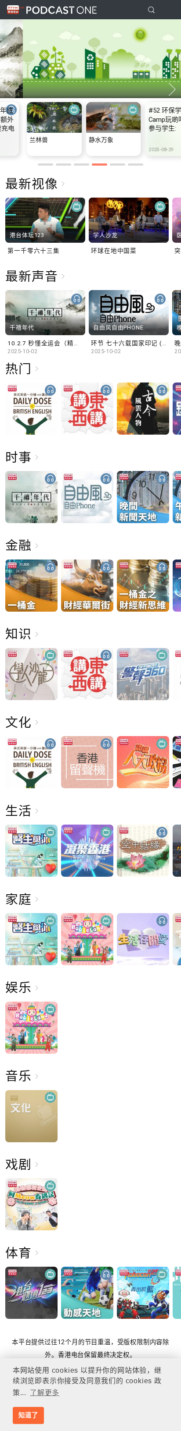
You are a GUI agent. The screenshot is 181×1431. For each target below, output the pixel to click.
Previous (9, 89)
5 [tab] (117, 164)
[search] (151, 9)
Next (172, 89)
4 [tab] (99, 164)
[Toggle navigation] (167, 10)
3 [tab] (81, 164)
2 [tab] (63, 164)
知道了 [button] (28, 1415)
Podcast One (61, 10)
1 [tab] (45, 164)
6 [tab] (135, 164)
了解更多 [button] (44, 1392)
